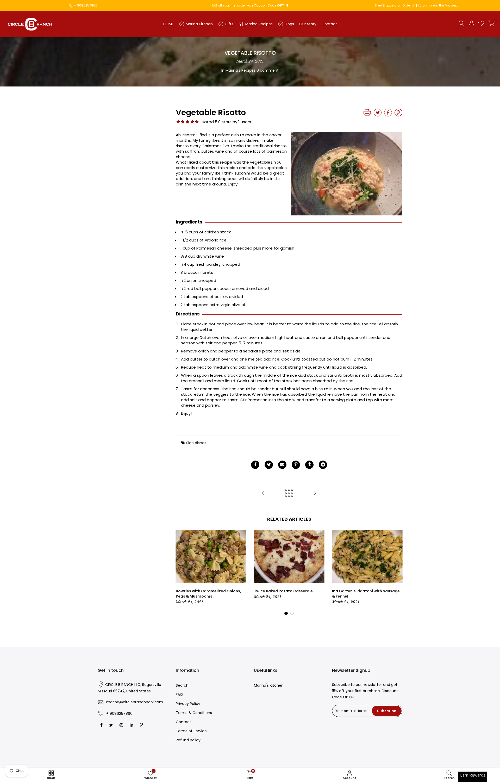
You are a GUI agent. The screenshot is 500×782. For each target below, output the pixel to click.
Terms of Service (191, 731)
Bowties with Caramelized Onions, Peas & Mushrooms (208, 593)
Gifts (229, 24)
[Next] (397, 573)
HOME (168, 24)
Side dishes (196, 442)
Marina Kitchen (199, 24)
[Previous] (181, 573)
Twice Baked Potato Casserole (283, 591)
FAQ (179, 694)
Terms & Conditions (194, 712)
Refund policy (188, 740)
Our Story (307, 24)
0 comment (268, 70)
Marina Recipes (259, 24)
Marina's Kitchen (269, 685)
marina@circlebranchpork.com (134, 702)
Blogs (289, 24)
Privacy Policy (188, 703)
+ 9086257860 (85, 5)
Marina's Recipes (240, 70)
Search (182, 685)
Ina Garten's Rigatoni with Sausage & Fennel (366, 593)
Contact (329, 24)
